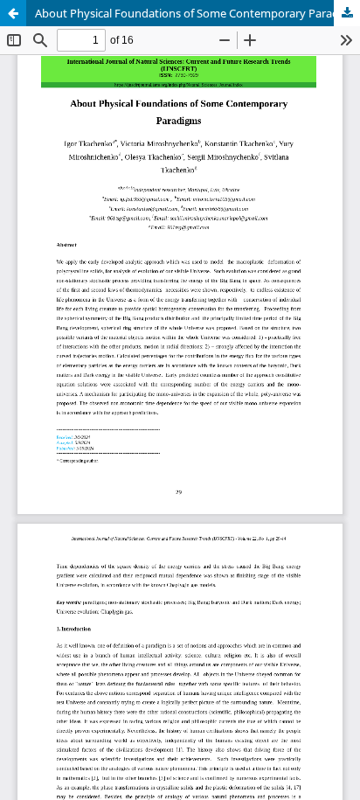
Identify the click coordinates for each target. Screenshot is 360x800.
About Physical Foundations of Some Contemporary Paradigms (197, 13)
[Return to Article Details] (13, 13)
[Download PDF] (347, 13)
